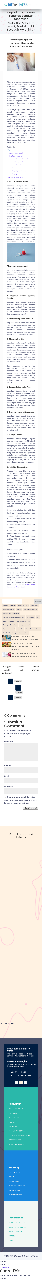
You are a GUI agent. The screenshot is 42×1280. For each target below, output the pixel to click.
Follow (18, 681)
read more (8, 898)
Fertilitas (13, 1126)
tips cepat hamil (9, 629)
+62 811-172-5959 (18, 1072)
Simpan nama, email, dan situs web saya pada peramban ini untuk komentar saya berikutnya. (20, 800)
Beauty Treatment (16, 1144)
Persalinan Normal (17, 1131)
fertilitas (21, 605)
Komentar (8, 741)
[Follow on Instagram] (18, 688)
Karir (11, 1240)
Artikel (6, 670)
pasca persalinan (9, 621)
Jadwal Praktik (15, 1231)
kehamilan (34, 605)
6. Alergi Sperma (15, 174)
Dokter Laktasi (15, 1194)
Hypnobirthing (15, 1140)
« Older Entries (7, 1023)
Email (7, 776)
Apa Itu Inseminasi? (16, 153)
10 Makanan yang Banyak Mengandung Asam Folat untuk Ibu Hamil (25, 646)
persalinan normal (23, 621)
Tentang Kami (14, 1172)
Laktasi (19, 609)
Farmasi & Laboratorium (19, 1135)
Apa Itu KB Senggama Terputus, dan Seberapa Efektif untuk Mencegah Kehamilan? (17, 878)
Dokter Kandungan (17, 1186)
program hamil (25, 625)
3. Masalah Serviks (16, 165)
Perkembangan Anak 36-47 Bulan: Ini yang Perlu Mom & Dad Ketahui (20, 936)
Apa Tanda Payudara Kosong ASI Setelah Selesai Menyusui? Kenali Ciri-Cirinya (19, 995)
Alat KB (5, 605)
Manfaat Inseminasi (16, 156)
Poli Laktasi (14, 1118)
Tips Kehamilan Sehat (33, 629)
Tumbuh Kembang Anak (11, 633)
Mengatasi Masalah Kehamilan (13, 617)
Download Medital (17, 1223)
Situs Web (8, 786)
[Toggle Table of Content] (8, 150)
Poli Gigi (12, 1122)
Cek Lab (13, 605)
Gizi (27, 605)
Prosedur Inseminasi (16, 177)
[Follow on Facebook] (10, 681)
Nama (7, 765)
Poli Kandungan (16, 1109)
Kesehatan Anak (8, 609)
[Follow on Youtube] (10, 697)
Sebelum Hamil (7, 673)
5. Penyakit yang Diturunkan (19, 171)
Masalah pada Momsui (11, 613)
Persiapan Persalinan (10, 625)
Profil (11, 1177)
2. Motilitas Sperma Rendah (19, 162)
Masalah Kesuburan (30, 609)
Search (38, 601)
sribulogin (9, 883)
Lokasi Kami (14, 1181)
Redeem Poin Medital (17, 1227)
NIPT (38, 617)
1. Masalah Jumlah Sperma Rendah (21, 159)
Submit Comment (30, 808)
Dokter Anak (14, 1190)
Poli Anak (13, 1113)
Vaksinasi (25, 633)
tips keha (20, 629)
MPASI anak (30, 617)
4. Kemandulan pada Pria (18, 168)
